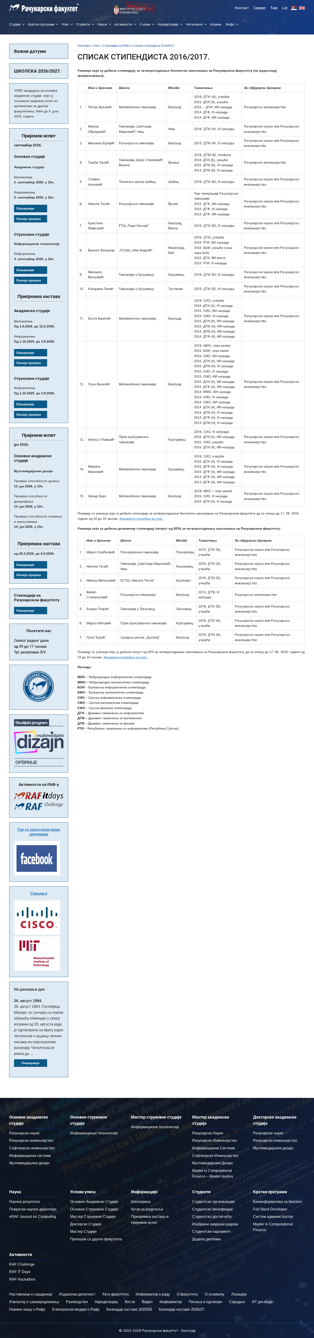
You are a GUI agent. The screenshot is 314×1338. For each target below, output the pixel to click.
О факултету (187, 1294)
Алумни (215, 24)
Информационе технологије (94, 1133)
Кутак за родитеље (147, 1209)
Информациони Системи (213, 1148)
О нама (145, 24)
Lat (284, 8)
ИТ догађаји (262, 1302)
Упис (65, 24)
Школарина (141, 1202)
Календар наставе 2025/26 (129, 1309)
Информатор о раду (153, 1294)
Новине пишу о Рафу (27, 1309)
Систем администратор (273, 1217)
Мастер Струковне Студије (93, 1217)
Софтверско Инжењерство (215, 1156)
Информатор (171, 1302)
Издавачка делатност (77, 1294)
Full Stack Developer (270, 1209)
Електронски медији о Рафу (76, 1309)
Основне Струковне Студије (94, 1209)
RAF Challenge (22, 1264)
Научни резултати (24, 1202)
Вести (130, 1302)
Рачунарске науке (24, 1133)
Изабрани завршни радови (215, 1224)
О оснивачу (214, 1294)
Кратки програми (41, 24)
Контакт (242, 8)
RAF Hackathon (22, 1279)
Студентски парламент (211, 1231)
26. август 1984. (28, 1001)
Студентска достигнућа (211, 1217)
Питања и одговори (205, 1302)
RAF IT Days (19, 1272)
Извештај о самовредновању (34, 1302)
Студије (14, 24)
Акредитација (168, 24)
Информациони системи (30, 1156)
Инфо (230, 24)
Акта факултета (115, 1294)
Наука (102, 24)
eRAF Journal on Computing (32, 1217)
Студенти (83, 24)
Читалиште (194, 24)
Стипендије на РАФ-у (116, 45)
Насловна (83, 45)
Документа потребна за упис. (141, 518)
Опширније (25, 208)
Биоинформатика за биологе (277, 1202)
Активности (123, 24)
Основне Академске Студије (94, 1202)
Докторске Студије (86, 1224)
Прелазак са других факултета (96, 1239)
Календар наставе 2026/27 (181, 1309)
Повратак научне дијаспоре (33, 1209)
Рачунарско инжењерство (31, 1140)
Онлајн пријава (28, 219)
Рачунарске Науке (207, 1133)
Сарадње (38, 893)
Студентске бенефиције (212, 1209)
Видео (147, 1302)
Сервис (260, 8)
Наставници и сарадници (30, 1294)
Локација (239, 1294)
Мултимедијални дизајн (29, 1163)
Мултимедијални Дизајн (212, 1163)
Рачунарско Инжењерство (214, 1140)
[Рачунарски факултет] (44, 8)
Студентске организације (213, 1202)
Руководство (77, 1302)
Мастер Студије (83, 1231)
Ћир (273, 8)
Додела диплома (206, 1239)
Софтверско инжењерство (32, 1148)
